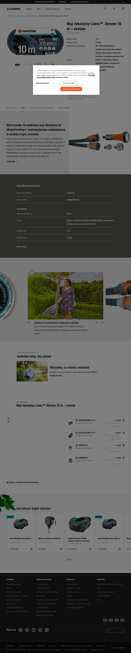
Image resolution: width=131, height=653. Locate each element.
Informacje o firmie (62, 77)
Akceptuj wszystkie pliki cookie (71, 89)
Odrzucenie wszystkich (69, 83)
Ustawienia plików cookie (42, 83)
